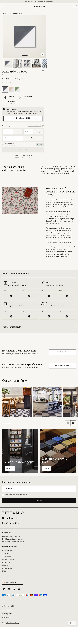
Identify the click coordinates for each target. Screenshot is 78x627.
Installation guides (10, 523)
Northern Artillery (13, 623)
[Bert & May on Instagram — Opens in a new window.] (14, 589)
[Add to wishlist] (43, 71)
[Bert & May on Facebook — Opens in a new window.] (4, 589)
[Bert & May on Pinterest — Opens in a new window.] (9, 589)
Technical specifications (62, 366)
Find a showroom (10, 518)
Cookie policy (7, 614)
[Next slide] (73, 423)
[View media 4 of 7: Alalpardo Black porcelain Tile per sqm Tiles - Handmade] (36, 63)
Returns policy (7, 568)
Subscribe (39, 500)
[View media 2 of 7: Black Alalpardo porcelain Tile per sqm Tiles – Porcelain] (17, 63)
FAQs (4, 571)
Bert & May (11, 606)
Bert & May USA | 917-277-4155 (13, 541)
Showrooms (6, 553)
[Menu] (1, 6)
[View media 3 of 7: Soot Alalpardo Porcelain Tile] (26, 63)
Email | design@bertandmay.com (13, 539)
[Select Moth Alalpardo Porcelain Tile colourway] (11, 89)
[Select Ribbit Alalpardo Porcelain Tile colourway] (17, 89)
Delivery (5, 565)
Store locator (6, 556)
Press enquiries (7, 562)
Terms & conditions (8, 610)
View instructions (62, 352)
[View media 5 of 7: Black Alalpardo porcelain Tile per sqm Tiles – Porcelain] (46, 63)
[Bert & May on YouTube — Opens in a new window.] (19, 589)
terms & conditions (22, 494)
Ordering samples (8, 559)
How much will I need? (34, 126)
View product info (6, 82)
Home (4, 13)
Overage (38, 132)
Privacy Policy (6, 617)
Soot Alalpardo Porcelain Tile (15, 13)
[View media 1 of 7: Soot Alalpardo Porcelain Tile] (7, 63)
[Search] (73, 6)
